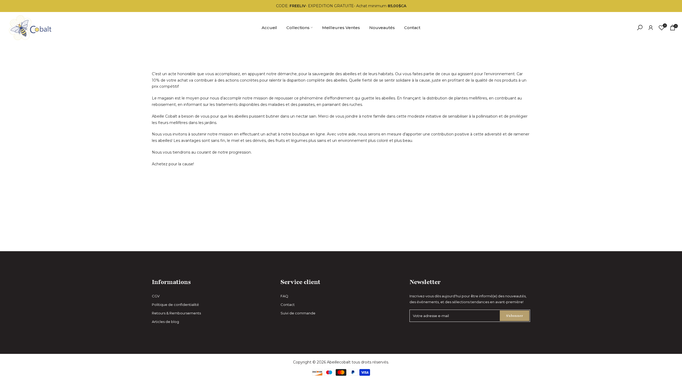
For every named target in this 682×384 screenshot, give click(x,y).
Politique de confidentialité (175, 304)
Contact (412, 27)
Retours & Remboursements (176, 313)
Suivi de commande (298, 313)
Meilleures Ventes (341, 27)
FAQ (284, 296)
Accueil (269, 27)
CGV (156, 296)
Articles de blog (165, 321)
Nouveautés (382, 27)
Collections (298, 27)
